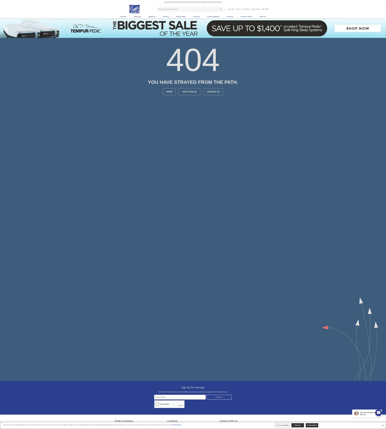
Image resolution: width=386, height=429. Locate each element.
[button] (228, 9)
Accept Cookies (312, 425)
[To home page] (134, 9)
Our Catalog (189, 92)
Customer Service (246, 16)
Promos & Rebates (213, 16)
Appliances (152, 16)
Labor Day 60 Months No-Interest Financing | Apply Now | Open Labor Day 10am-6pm (193, 2)
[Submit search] (221, 9)
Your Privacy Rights (282, 425)
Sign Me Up (219, 397)
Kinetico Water (181, 16)
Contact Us (213, 92)
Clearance (196, 16)
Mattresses (137, 16)
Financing (230, 16)
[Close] (383, 425)
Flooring (166, 16)
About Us (263, 16)
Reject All (298, 425)
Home (169, 92)
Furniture (123, 16)
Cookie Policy (176, 425)
